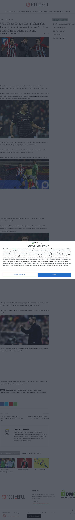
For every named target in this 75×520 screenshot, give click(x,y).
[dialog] (37, 260)
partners (13, 248)
